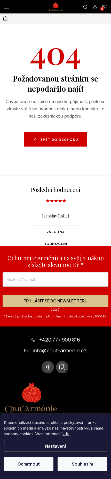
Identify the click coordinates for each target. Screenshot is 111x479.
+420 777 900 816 (59, 339)
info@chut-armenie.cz (60, 350)
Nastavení (55, 446)
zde (65, 434)
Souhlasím (82, 464)
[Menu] (6, 6)
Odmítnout (29, 464)
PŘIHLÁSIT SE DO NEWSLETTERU (55, 301)
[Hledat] (85, 6)
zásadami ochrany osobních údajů (77, 307)
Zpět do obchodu (59, 139)
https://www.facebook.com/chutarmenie (48, 367)
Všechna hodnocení (55, 233)
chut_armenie (62, 367)
